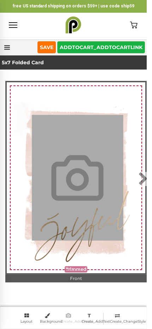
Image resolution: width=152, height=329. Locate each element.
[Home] (73, 25)
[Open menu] (13, 25)
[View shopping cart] (133, 25)
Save (46, 47)
